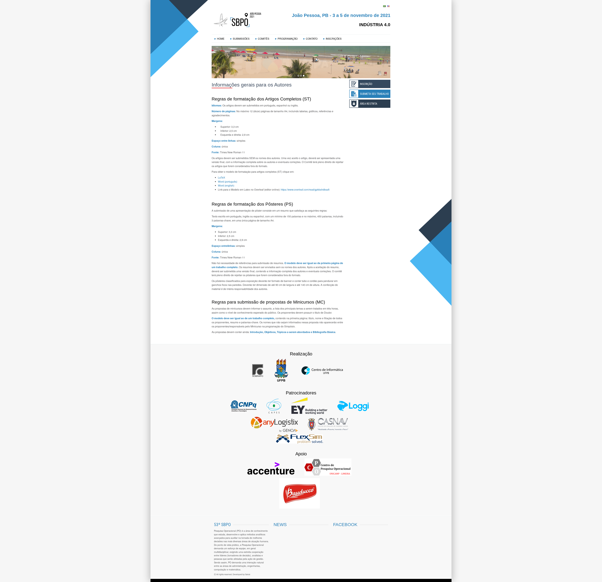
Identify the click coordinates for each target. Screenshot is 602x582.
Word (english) (226, 185)
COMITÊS (263, 38)
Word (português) (227, 181)
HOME (220, 38)
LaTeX (221, 177)
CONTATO (311, 38)
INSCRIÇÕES (334, 38)
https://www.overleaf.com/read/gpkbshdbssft (305, 189)
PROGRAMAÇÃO (288, 38)
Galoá (247, 574)
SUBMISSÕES (241, 38)
